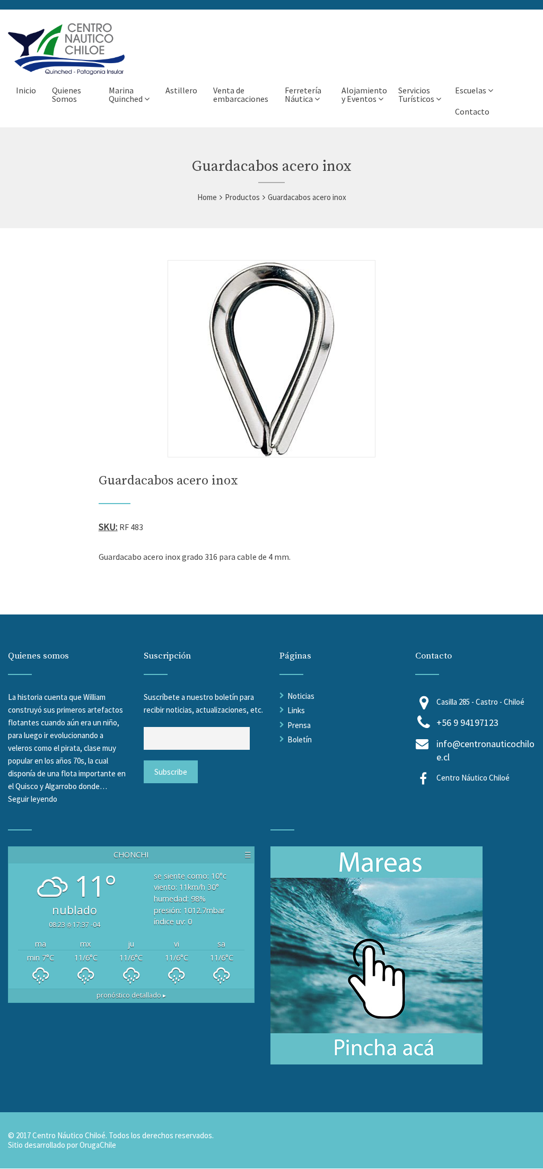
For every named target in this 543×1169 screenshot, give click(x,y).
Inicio (26, 90)
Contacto (472, 111)
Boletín (299, 739)
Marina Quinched (126, 94)
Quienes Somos (66, 94)
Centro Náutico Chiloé (473, 778)
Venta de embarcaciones (240, 94)
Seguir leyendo (32, 799)
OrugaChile (98, 1145)
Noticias (300, 696)
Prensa (299, 725)
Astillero (181, 90)
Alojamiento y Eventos (364, 94)
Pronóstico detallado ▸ (131, 995)
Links (296, 710)
